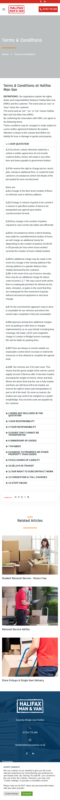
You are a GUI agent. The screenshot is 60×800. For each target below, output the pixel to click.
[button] (3, 9)
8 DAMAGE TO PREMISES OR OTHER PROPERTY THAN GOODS (28, 453)
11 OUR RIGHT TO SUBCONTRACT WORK (30, 471)
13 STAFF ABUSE (17, 483)
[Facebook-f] (41, 2)
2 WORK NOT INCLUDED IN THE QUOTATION (25, 414)
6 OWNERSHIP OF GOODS (22, 440)
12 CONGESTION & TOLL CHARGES (27, 477)
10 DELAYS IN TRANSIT (21, 466)
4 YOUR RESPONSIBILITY (22, 427)
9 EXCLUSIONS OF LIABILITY (24, 460)
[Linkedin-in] (45, 2)
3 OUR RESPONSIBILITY (21, 421)
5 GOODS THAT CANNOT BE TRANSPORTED (23, 434)
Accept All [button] (27, 794)
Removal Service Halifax (16, 629)
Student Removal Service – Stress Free (24, 578)
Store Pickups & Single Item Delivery (23, 680)
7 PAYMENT (14, 446)
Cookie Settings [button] (11, 794)
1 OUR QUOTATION (18, 144)
